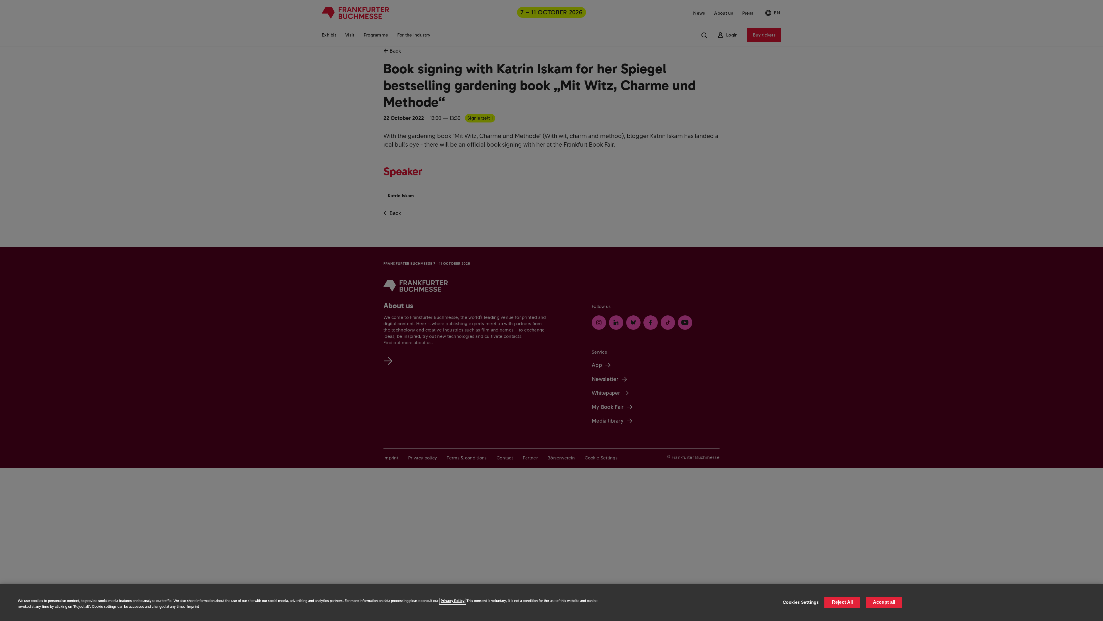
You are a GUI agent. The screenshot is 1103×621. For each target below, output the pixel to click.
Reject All (842, 602)
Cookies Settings (801, 602)
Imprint (193, 606)
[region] (551, 602)
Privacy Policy (452, 601)
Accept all (884, 602)
